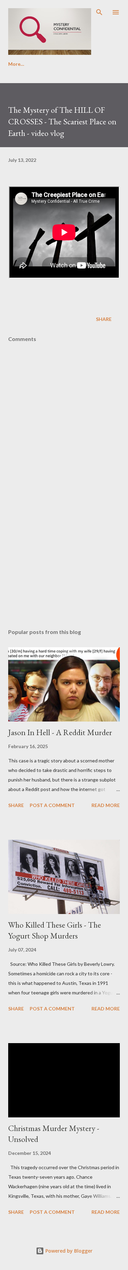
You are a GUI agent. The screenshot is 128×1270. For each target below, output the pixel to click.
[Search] (99, 12)
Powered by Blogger (68, 1251)
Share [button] (104, 319)
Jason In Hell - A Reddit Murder (60, 732)
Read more (105, 805)
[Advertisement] (64, 564)
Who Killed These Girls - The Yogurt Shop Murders (54, 930)
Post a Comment (52, 805)
